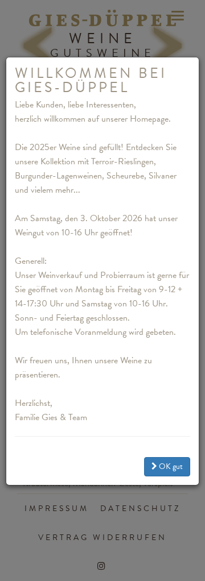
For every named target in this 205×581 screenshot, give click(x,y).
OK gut (170, 466)
